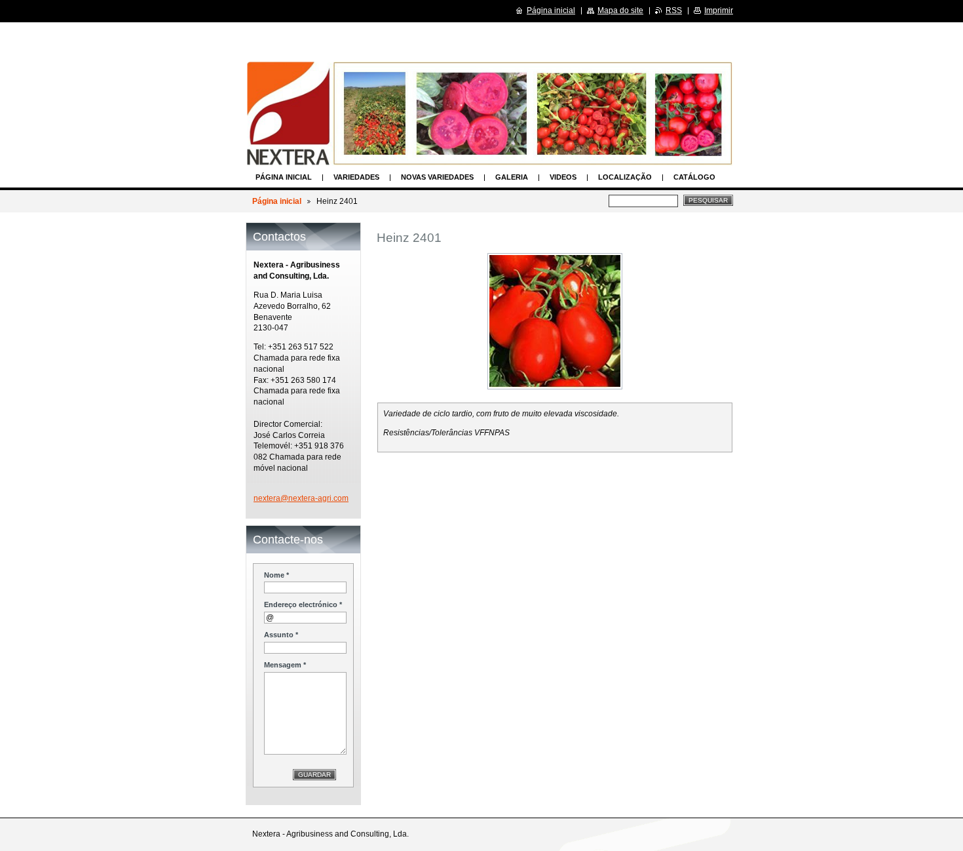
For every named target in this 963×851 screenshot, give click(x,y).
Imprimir (718, 10)
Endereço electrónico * (303, 604)
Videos (563, 177)
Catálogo (694, 177)
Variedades (356, 177)
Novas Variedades (437, 177)
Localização (625, 177)
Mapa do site (620, 10)
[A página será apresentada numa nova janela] (554, 321)
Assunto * (281, 635)
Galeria (511, 177)
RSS (674, 10)
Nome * (276, 575)
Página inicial (283, 177)
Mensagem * (285, 665)
